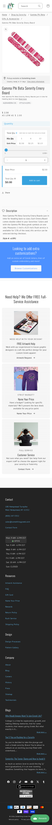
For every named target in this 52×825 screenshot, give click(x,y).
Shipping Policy (12, 624)
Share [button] (7, 192)
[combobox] (30, 6)
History (8, 682)
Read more (23, 99)
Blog (7, 670)
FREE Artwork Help (26, 344)
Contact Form (24, 469)
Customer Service (26, 455)
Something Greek (21, 816)
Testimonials (10, 700)
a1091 (28, 103)
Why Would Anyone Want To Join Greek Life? (23, 715)
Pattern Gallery (12, 647)
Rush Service (10, 618)
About (8, 665)
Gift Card (9, 595)
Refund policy (14, 819)
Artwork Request (24, 358)
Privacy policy (26, 819)
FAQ (7, 589)
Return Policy (11, 612)
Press (7, 688)
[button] (3, 6)
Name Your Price (26, 399)
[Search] (39, 6)
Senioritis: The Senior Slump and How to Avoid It (25, 758)
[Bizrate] (48, 823)
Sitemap (8, 694)
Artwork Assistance (13, 583)
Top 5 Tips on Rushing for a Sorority (20, 737)
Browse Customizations (26, 268)
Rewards (9, 607)
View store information (35, 81)
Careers (8, 676)
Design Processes (12, 641)
